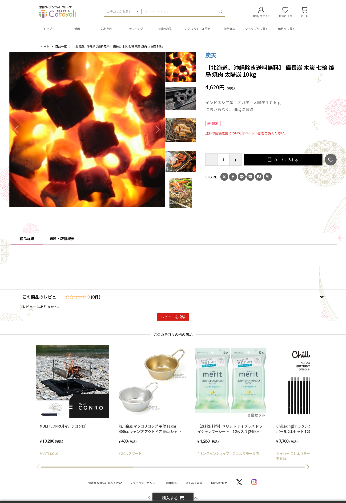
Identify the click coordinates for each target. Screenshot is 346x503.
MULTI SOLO (49, 453)
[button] (307, 467)
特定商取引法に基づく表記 (105, 483)
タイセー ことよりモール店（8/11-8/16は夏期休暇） (309, 456)
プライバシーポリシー (144, 483)
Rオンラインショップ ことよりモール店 (228, 453)
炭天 (211, 55)
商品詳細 (27, 238)
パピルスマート (130, 453)
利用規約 (171, 483)
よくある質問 (193, 483)
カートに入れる (285, 159)
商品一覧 (61, 46)
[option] (87, 129)
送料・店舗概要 (62, 238)
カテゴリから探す (119, 11)
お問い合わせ (218, 483)
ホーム (45, 46)
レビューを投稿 (173, 316)
